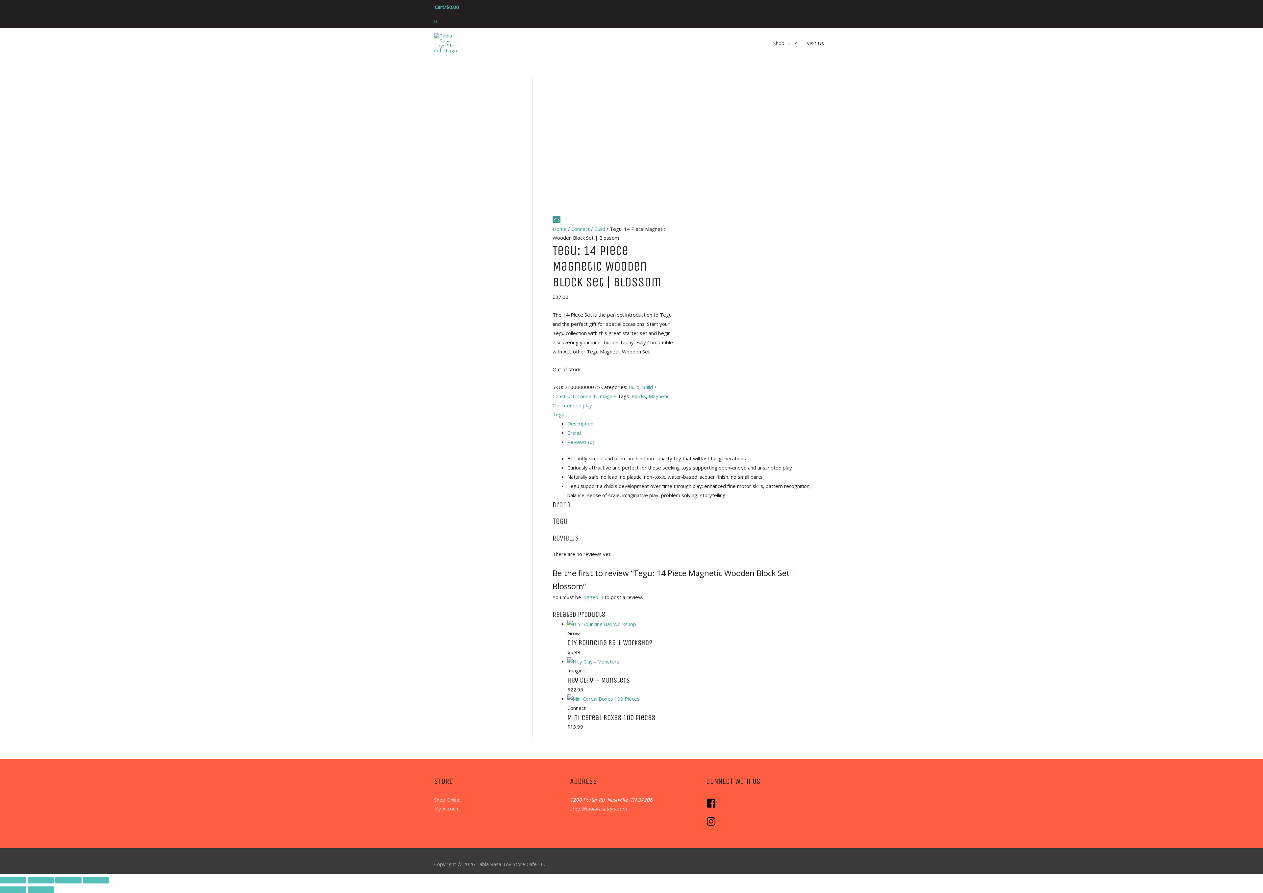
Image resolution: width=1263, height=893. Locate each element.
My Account (447, 808)
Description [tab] (580, 423)
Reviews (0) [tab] (580, 442)
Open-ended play (572, 405)
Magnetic (659, 396)
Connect (580, 229)
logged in (592, 597)
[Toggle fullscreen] (41, 880)
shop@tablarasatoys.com (598, 808)
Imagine (607, 396)
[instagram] (712, 824)
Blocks (639, 396)
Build (599, 229)
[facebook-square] (712, 806)
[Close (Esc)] (96, 880)
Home (560, 229)
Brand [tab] (574, 432)
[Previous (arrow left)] (13, 889)
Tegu (558, 414)
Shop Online (447, 799)
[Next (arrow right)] (41, 889)
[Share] (68, 880)
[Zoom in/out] (13, 880)
